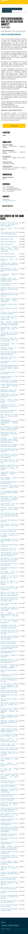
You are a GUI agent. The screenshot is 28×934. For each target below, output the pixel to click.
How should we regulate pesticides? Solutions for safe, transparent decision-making (9, 804)
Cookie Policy (10, 930)
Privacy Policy (18, 930)
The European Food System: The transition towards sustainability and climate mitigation (9, 609)
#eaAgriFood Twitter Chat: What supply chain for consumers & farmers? (9, 868)
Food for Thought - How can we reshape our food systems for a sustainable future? (9, 318)
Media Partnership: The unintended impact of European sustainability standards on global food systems (9, 428)
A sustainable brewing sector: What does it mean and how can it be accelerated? (9, 632)
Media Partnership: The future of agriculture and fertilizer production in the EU (9, 270)
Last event (10, 925)
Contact (20, 9)
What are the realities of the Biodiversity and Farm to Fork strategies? (9, 583)
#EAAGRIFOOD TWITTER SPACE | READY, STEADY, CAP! (9, 358)
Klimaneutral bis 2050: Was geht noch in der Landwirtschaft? (9, 652)
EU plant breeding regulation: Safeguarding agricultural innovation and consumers (9, 863)
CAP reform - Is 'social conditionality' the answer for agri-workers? (9, 313)
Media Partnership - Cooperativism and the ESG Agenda (9, 478)
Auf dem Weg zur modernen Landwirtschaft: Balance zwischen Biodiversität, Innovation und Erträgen (9, 710)
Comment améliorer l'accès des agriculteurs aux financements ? (9, 744)
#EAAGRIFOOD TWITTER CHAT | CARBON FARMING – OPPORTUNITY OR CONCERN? (9, 434)
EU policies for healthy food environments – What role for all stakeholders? (9, 535)
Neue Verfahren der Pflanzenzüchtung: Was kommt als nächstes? (9, 764)
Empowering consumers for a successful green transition (9, 348)
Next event (4, 925)
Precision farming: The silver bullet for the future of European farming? (9, 878)
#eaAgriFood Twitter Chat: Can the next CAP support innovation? (9, 781)
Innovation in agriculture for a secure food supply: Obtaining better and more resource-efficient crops (9, 809)
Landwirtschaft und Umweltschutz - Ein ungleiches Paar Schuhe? (9, 834)
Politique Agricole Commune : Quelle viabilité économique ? (9, 842)
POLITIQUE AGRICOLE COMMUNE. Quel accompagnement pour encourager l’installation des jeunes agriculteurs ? (9, 686)
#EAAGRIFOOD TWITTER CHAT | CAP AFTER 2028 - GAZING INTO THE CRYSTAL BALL (9, 340)
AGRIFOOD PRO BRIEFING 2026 (8, 241)
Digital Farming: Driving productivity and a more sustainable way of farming (9, 704)
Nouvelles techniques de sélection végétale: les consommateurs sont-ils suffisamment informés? (9, 730)
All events (16, 925)
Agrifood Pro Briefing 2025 (7, 244)
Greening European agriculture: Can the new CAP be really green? (9, 799)
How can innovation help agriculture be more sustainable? (9, 905)
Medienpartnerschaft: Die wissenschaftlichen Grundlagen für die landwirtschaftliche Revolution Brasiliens (9, 422)
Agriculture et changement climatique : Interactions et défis (9, 909)
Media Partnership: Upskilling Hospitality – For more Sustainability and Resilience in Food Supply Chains (9, 323)
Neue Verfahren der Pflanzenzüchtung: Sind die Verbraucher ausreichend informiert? (9, 740)
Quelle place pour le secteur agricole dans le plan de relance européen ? (9, 445)
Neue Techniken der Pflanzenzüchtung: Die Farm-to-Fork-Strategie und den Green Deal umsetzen (9, 615)
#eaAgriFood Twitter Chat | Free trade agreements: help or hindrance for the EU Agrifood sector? (9, 661)
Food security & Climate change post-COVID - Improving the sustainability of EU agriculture (9, 666)
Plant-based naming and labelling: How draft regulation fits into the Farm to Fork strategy (9, 638)
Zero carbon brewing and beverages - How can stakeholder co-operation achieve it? (9, 493)
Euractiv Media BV (15, 928)
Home (4, 9)
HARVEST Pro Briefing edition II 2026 (9, 236)
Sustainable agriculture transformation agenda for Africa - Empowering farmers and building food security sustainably (9, 440)
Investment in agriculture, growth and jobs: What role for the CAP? (9, 901)
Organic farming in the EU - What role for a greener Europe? (9, 284)
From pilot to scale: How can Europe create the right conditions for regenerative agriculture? (9, 224)
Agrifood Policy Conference (7, 239)
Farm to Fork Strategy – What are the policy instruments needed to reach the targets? (9, 450)
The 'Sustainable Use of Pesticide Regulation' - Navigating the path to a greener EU (9, 334)
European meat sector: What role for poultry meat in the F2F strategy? (9, 642)
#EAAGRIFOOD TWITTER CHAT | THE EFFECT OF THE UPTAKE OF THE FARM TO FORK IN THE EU (9, 627)
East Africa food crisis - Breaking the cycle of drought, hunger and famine (9, 381)
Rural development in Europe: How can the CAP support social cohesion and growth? (9, 857)
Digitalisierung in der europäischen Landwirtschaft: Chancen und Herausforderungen (9, 790)
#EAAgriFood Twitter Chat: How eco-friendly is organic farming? (9, 795)
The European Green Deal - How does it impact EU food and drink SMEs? (9, 461)
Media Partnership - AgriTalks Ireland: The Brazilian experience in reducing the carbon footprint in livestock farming (9, 367)
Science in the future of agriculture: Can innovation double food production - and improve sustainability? (9, 776)
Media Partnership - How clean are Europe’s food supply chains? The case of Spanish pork (9, 456)
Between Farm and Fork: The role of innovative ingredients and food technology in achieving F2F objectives (9, 467)
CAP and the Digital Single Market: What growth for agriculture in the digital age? (9, 897)
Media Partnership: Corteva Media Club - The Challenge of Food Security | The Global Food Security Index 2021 (9, 515)
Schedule (14, 9)
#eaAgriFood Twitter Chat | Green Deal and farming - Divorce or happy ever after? (9, 295)
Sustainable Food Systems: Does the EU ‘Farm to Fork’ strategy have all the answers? (9, 680)
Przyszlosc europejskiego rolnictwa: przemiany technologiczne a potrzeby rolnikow (9, 717)
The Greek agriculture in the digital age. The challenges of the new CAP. (9, 735)
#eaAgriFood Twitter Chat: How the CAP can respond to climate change (9, 691)
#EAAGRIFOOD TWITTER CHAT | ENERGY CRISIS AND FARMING (9, 390)
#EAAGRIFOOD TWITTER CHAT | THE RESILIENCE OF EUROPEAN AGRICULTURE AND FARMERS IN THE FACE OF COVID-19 (9, 499)
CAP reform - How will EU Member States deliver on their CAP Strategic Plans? (9, 509)
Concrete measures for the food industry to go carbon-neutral (9, 504)
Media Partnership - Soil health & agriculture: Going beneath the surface (9, 329)
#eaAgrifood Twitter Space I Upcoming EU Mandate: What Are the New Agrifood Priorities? (9, 280)
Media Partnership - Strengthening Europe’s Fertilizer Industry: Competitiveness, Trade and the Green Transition (9, 249)
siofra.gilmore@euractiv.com (9, 200)
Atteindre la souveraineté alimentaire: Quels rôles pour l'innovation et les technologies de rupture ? (9, 599)
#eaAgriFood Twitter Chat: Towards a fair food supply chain (9, 823)
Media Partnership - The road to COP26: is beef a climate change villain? (9, 525)
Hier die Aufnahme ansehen (11, 34)
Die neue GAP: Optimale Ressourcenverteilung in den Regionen (9, 770)
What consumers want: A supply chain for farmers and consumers (9, 888)
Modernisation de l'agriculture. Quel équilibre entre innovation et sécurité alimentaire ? (9, 722)
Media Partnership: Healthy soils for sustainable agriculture (9, 482)
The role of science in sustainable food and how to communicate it (9, 530)
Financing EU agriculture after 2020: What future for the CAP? (9, 819)
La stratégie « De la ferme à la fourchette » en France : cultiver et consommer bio (9, 577)
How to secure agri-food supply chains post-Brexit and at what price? (9, 748)
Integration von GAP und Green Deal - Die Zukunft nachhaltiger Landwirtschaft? (9, 386)
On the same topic (7, 11)
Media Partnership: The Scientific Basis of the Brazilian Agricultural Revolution (9, 416)
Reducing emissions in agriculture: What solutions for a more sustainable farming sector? (9, 815)
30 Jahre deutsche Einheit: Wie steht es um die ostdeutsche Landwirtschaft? (9, 621)
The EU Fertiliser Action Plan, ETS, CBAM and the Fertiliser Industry (9, 233)
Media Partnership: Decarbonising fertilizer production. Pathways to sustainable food (9, 300)
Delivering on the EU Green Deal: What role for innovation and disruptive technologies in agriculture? (9, 594)
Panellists (9, 9)
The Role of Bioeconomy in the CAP (9, 726)
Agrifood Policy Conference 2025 (8, 256)
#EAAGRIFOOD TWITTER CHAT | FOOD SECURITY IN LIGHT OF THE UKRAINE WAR (9, 406)
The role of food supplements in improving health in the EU (9, 411)
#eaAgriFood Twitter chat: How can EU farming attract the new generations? (9, 753)
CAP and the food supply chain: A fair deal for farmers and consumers (9, 785)
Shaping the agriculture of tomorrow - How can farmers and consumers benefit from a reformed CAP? (9, 554)
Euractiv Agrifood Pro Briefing (7, 254)
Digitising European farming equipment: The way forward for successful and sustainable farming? (9, 848)
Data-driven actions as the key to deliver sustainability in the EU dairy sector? (9, 540)
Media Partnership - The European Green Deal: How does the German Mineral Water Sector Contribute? (9, 560)
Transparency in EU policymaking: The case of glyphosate (9, 675)
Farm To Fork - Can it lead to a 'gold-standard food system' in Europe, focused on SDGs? (9, 588)
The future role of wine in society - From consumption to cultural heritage (9, 759)
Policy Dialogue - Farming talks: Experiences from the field (9, 572)
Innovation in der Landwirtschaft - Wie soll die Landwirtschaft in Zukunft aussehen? (9, 874)
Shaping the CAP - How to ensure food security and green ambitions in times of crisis (9, 395)
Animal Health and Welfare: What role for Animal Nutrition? (9, 564)
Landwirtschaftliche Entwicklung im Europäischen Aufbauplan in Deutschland (9, 474)
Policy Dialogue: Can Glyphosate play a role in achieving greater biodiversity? (9, 487)
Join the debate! (14, 125)
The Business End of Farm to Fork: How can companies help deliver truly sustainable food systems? (9, 647)
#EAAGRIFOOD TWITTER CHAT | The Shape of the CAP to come (9, 549)
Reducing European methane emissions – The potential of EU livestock (9, 401)
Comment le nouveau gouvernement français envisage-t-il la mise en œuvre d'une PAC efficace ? (9, 353)
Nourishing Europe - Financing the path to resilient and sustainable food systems (9, 264)
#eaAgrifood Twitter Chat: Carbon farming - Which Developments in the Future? (9, 289)
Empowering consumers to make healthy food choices (9, 377)
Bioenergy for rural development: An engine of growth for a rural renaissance (9, 883)
